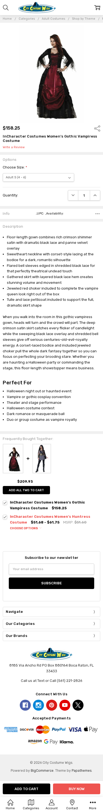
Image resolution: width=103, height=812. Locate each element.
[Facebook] (25, 705)
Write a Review (14, 147)
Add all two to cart (26, 490)
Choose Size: (15, 167)
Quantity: (10, 195)
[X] (78, 705)
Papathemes (81, 771)
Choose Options (24, 528)
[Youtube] (64, 705)
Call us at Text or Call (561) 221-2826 (51, 681)
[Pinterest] (51, 705)
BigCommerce (42, 771)
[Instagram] (38, 705)
